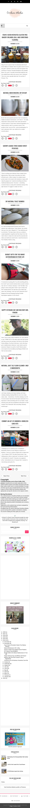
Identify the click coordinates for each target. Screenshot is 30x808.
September (7, 663)
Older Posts (23, 475)
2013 (4, 640)
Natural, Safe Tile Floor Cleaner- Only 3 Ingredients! (15, 366)
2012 (4, 678)
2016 (4, 635)
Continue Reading (15, 82)
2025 (4, 632)
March (5, 673)
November (6, 643)
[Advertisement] (6, 577)
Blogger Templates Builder (15, 806)
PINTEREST (15, 796)
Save (10, 85)
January (6, 676)
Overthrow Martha (13, 805)
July (5, 666)
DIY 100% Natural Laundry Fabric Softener (15, 771)
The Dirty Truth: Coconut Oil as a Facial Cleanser (16, 764)
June (5, 668)
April (5, 671)
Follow (3, 782)
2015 (4, 637)
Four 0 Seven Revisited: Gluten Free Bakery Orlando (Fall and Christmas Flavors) (15, 37)
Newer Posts (6, 475)
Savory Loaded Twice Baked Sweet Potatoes (15, 147)
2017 (4, 633)
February (6, 675)
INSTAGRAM (16, 800)
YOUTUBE (25, 796)
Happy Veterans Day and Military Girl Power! (15, 311)
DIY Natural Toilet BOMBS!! (15, 201)
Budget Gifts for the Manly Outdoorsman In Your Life (15, 255)
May (5, 670)
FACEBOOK (4, 796)
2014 (4, 638)
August (6, 665)
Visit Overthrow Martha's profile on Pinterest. (15, 787)
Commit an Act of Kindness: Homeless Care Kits (15, 422)
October (6, 662)
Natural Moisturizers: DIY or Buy (15, 93)
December (6, 641)
